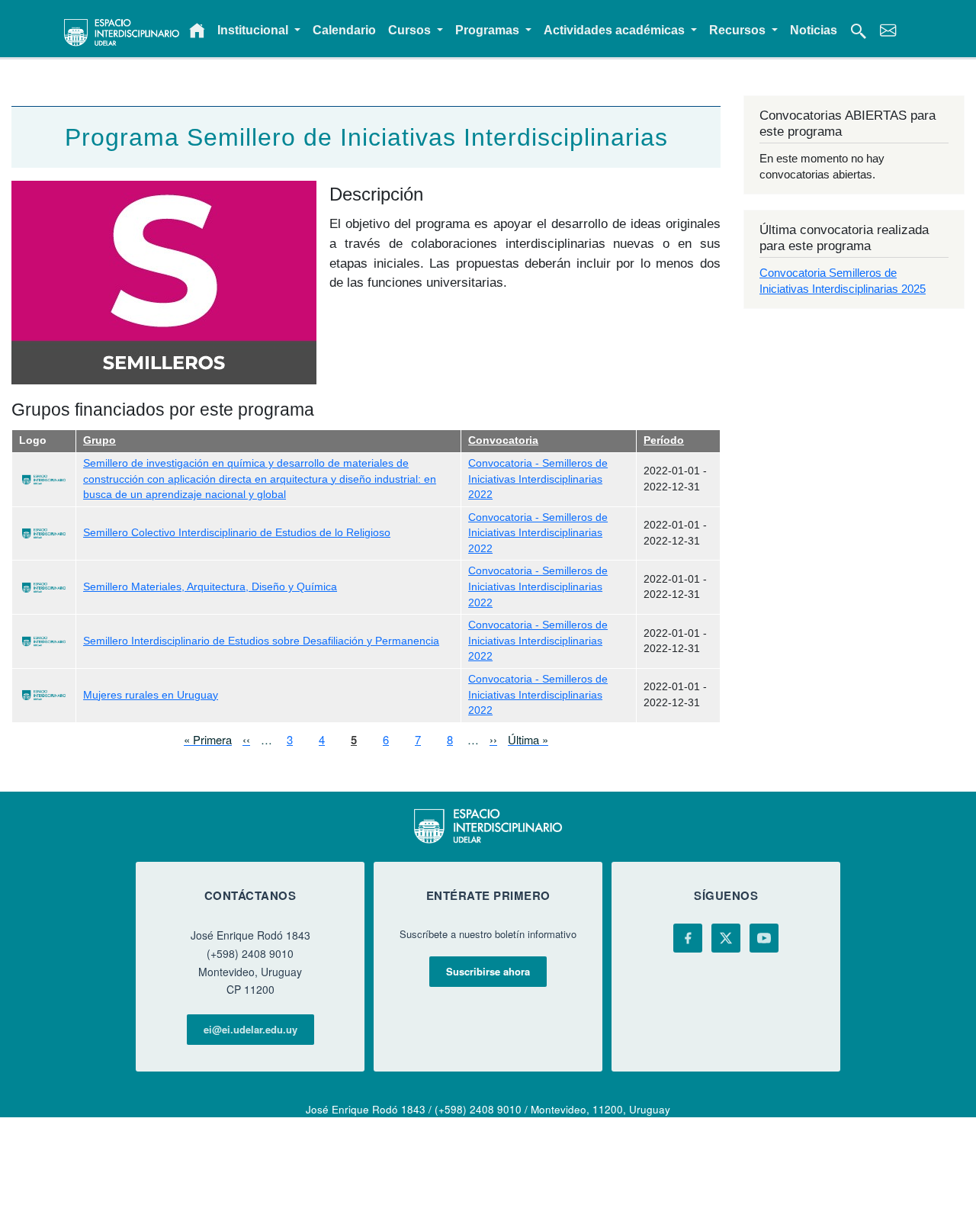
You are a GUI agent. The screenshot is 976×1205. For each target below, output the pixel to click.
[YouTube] (764, 938)
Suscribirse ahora (488, 971)
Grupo (99, 440)
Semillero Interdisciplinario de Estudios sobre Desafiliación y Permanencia (261, 641)
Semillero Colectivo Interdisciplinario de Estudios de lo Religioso (236, 532)
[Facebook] (687, 938)
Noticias (813, 30)
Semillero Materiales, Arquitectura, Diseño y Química (210, 587)
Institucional (254, 30)
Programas (488, 30)
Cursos (411, 30)
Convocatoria (503, 440)
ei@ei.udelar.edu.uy (250, 1029)
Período (664, 440)
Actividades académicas (616, 30)
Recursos (739, 30)
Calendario (344, 30)
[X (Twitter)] (725, 938)
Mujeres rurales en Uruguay (150, 695)
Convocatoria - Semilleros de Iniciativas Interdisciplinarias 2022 (538, 479)
